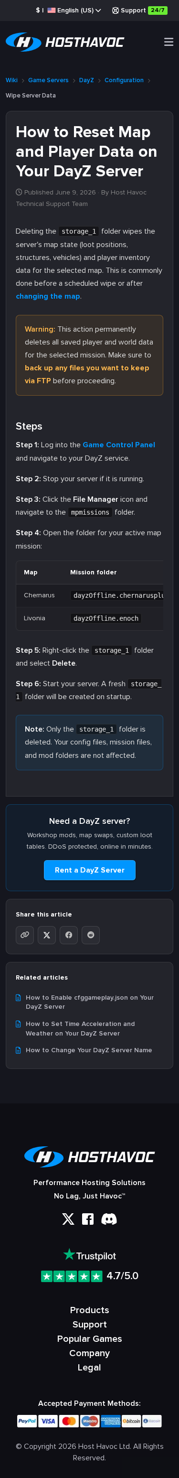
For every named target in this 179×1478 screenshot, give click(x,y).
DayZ (86, 80)
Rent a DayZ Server (90, 870)
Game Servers (48, 80)
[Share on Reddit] (91, 935)
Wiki (12, 80)
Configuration (124, 80)
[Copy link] (25, 935)
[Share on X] (47, 935)
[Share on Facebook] (69, 935)
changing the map (48, 296)
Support (143, 10)
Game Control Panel (119, 445)
